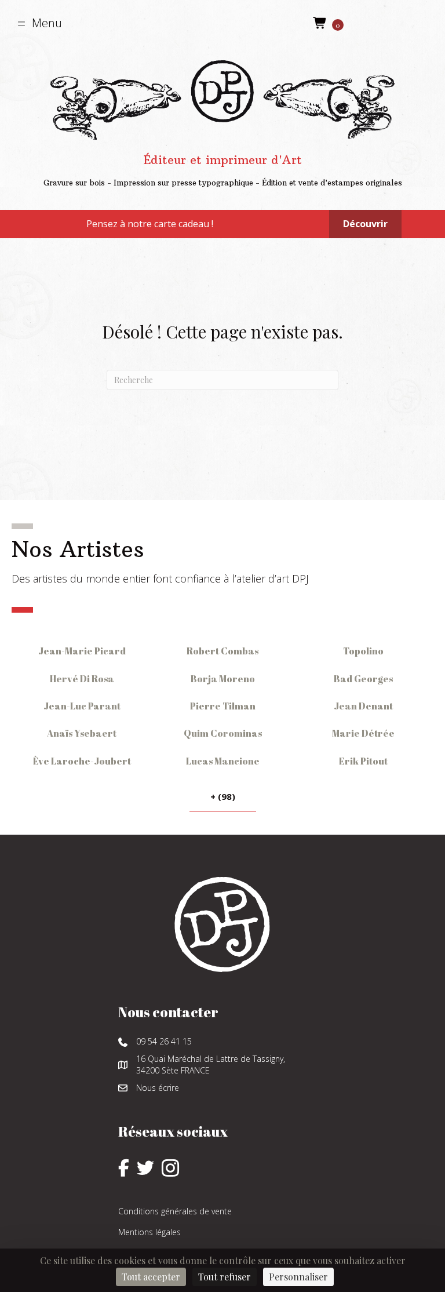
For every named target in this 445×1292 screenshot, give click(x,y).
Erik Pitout (363, 761)
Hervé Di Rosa (82, 678)
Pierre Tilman (223, 706)
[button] (40, 23)
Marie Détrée (363, 733)
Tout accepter (151, 1277)
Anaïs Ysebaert (81, 733)
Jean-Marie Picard (82, 651)
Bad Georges (363, 678)
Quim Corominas (223, 733)
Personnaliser (298, 1277)
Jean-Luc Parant (82, 706)
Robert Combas (222, 651)
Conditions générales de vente (175, 1211)
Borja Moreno (223, 678)
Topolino (363, 651)
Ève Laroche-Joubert (82, 761)
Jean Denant (363, 706)
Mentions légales (149, 1232)
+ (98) (222, 796)
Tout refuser (224, 1277)
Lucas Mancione (223, 761)
